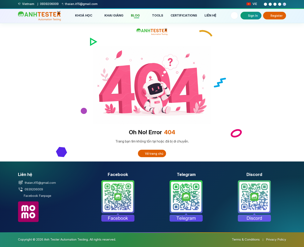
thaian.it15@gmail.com (40, 183)
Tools (157, 15)
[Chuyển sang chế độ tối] (234, 15)
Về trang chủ (153, 153)
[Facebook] (118, 201)
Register (276, 15)
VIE (255, 4)
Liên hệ (210, 15)
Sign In (253, 15)
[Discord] (254, 201)
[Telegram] (186, 201)
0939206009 (34, 189)
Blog (136, 15)
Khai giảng (113, 15)
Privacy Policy (276, 239)
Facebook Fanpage (37, 196)
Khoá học (84, 15)
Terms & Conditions (246, 239)
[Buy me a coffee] (28, 211)
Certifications (184, 15)
